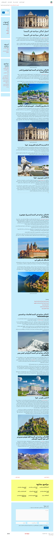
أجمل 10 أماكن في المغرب (44, 487)
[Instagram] (7, 533)
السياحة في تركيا (15, 2)
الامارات (7, 33)
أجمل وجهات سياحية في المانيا (22, 488)
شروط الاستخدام (51, 534)
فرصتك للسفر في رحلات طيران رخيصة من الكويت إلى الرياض (5, 77)
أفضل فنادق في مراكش (22, 491)
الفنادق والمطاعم (4, 2)
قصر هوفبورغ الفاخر (45, 74)
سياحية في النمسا (44, 37)
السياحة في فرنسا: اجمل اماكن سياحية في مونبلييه (6, 81)
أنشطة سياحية (10, 2)
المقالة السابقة (47, 477)
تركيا (8, 25)
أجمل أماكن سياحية (13, 5)
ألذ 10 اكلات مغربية (45, 495)
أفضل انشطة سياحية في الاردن (44, 492)
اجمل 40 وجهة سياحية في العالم (32, 496)
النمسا (48, 43)
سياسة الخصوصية (44, 533)
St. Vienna (43, 441)
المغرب (8, 28)
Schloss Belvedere (45, 400)
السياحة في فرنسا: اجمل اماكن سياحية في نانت (6, 85)
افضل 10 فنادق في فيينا (45, 308)
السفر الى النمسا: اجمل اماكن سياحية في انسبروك (41, 301)
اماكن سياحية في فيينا (45, 304)
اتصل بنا (49, 533)
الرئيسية (17, 5)
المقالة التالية (17, 477)
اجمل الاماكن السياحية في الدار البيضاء (21, 496)
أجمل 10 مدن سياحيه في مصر (33, 488)
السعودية (7, 30)
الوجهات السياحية (21, 2)
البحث (8, 10)
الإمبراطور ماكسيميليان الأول (44, 219)
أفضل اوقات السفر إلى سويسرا (33, 492)
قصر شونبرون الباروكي (41, 180)
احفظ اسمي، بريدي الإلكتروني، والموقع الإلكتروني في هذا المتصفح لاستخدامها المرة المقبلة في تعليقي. (33, 525)
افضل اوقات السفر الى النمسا (44, 306)
